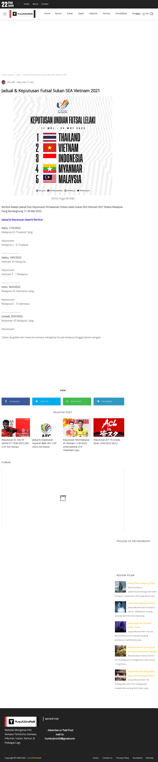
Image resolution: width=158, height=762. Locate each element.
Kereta (106, 13)
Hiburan (93, 13)
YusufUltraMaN (34, 757)
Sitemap (149, 757)
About (35, 3)
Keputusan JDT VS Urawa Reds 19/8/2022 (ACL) (107, 441)
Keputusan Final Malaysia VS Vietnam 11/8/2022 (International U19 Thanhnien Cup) (76, 445)
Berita (58, 13)
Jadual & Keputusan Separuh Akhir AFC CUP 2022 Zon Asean (44, 443)
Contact (44, 3)
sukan (18, 74)
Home (26, 3)
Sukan (70, 13)
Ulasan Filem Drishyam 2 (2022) (141, 583)
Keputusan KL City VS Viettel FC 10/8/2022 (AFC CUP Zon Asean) (15, 443)
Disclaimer (138, 757)
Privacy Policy (122, 757)
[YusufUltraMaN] (22, 14)
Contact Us (107, 757)
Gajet (81, 13)
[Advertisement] (79, 46)
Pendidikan (121, 13)
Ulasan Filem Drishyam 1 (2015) (141, 603)
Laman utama (7, 74)
